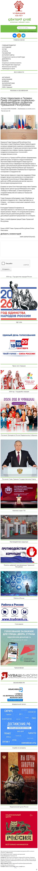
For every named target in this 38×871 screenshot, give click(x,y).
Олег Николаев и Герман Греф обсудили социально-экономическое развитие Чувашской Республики (18, 101)
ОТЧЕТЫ (5, 51)
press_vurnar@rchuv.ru (20, 866)
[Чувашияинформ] (19, 676)
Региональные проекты (9, 67)
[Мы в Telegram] (23, 35)
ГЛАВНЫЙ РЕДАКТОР (9, 45)
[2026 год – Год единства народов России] (19, 300)
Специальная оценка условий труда (13, 57)
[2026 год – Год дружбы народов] (19, 414)
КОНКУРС (5, 61)
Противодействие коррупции (11, 65)
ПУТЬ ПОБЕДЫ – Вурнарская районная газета (19, 21)
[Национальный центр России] (19, 829)
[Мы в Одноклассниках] (19, 35)
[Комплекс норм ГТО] (19, 527)
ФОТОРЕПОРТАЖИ (8, 83)
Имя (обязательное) (27, 237)
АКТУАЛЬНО (6, 77)
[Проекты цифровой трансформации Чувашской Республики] (19, 583)
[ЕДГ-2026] (19, 345)
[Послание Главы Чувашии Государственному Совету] (19, 496)
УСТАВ (4, 49)
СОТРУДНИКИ (6, 47)
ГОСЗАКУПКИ (6, 53)
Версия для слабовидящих (27, 31)
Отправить (6, 269)
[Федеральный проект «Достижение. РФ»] (19, 727)
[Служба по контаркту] (19, 778)
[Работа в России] (15, 612)
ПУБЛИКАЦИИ (6, 85)
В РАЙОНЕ (5, 81)
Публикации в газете (8, 69)
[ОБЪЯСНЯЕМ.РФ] (13, 694)
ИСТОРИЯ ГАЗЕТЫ (8, 55)
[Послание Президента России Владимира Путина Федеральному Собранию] (19, 458)
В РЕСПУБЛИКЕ (7, 79)
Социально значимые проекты (11, 63)
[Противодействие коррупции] (19, 554)
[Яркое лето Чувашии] (19, 379)
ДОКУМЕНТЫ (6, 59)
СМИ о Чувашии (7, 87)
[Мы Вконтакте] (15, 35)
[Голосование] (19, 647)
